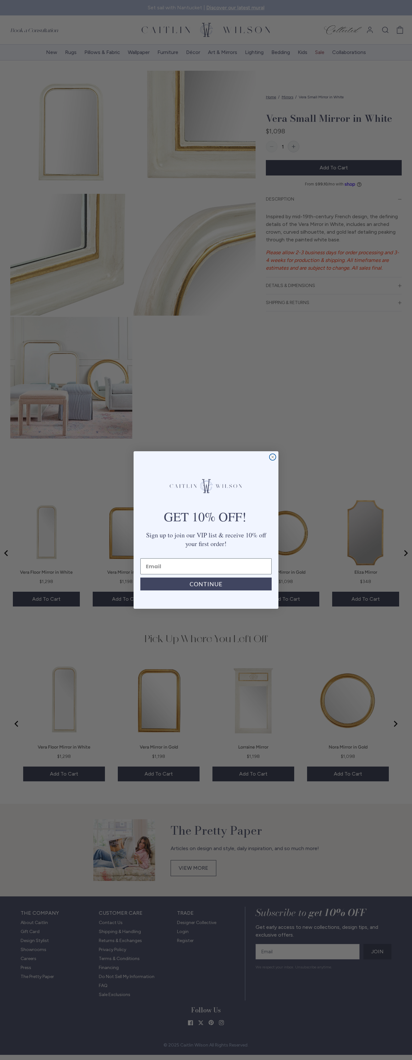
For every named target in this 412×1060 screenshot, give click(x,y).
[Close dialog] (272, 457)
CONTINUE (206, 584)
